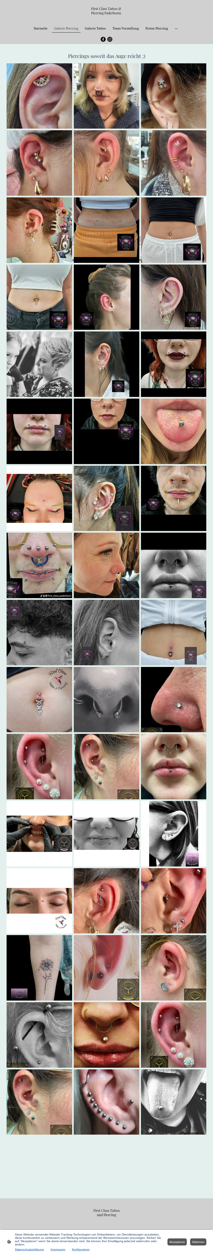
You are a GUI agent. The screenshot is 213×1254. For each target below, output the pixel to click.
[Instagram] (109, 39)
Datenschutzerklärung (29, 1249)
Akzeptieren (177, 1242)
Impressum (58, 1249)
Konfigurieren (81, 1249)
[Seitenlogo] (106, 19)
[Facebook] (103, 39)
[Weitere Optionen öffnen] (176, 28)
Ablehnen (198, 1242)
